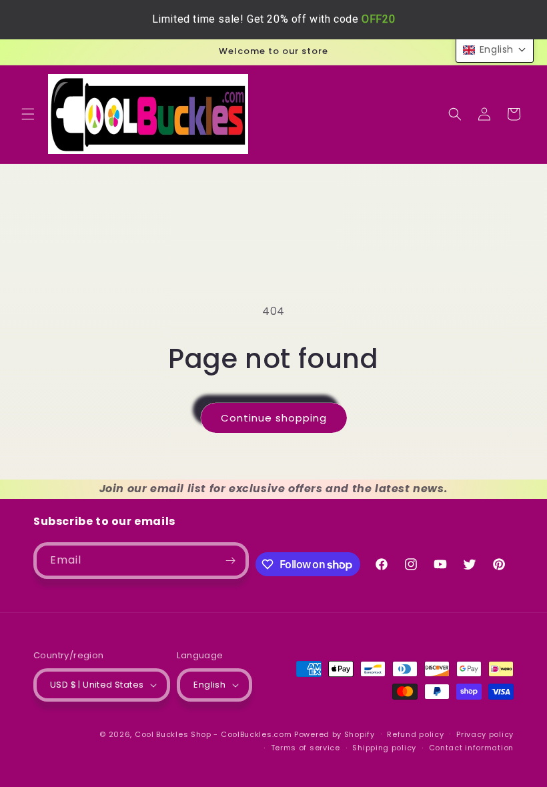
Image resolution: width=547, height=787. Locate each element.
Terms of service (305, 747)
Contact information (471, 747)
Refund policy (415, 734)
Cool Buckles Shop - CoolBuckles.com (213, 734)
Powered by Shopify (334, 734)
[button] (28, 114)
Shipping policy (384, 747)
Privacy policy (485, 734)
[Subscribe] (230, 560)
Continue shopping (274, 418)
